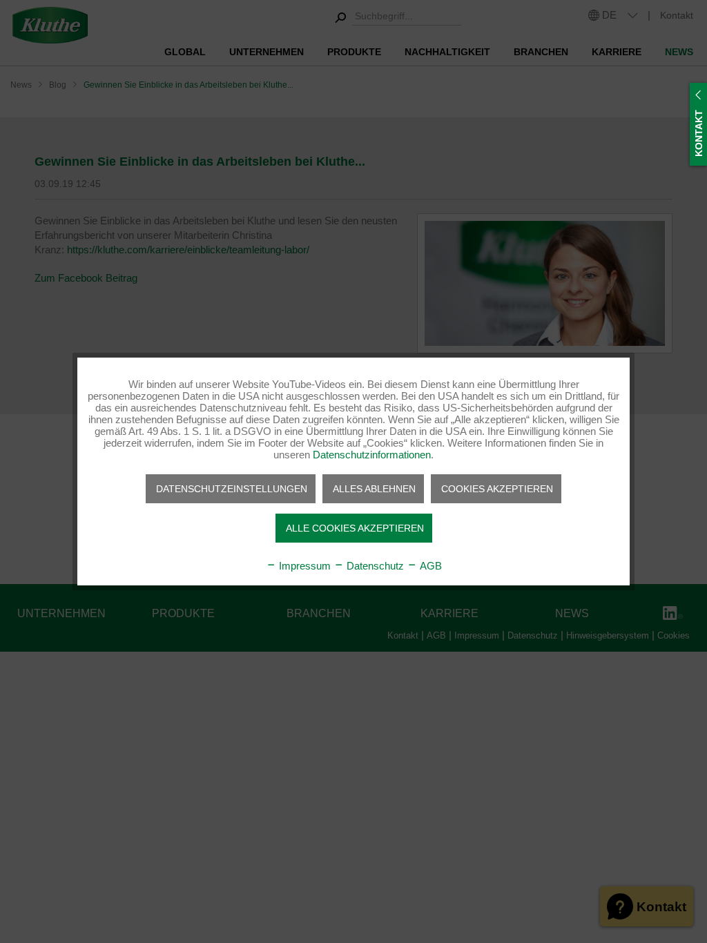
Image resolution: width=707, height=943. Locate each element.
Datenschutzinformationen (372, 454)
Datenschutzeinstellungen (231, 488)
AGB (429, 566)
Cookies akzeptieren (497, 488)
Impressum (303, 566)
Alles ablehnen (374, 488)
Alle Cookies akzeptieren (355, 528)
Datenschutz (374, 566)
